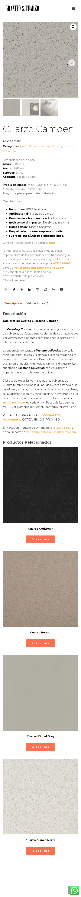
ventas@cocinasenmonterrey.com (39, 267)
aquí (51, 242)
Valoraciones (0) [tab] (38, 303)
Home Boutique (14, 402)
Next (71, 62)
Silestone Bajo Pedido (46, 146)
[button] (73, 26)
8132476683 (62, 263)
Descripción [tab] (13, 303)
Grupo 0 (25, 146)
